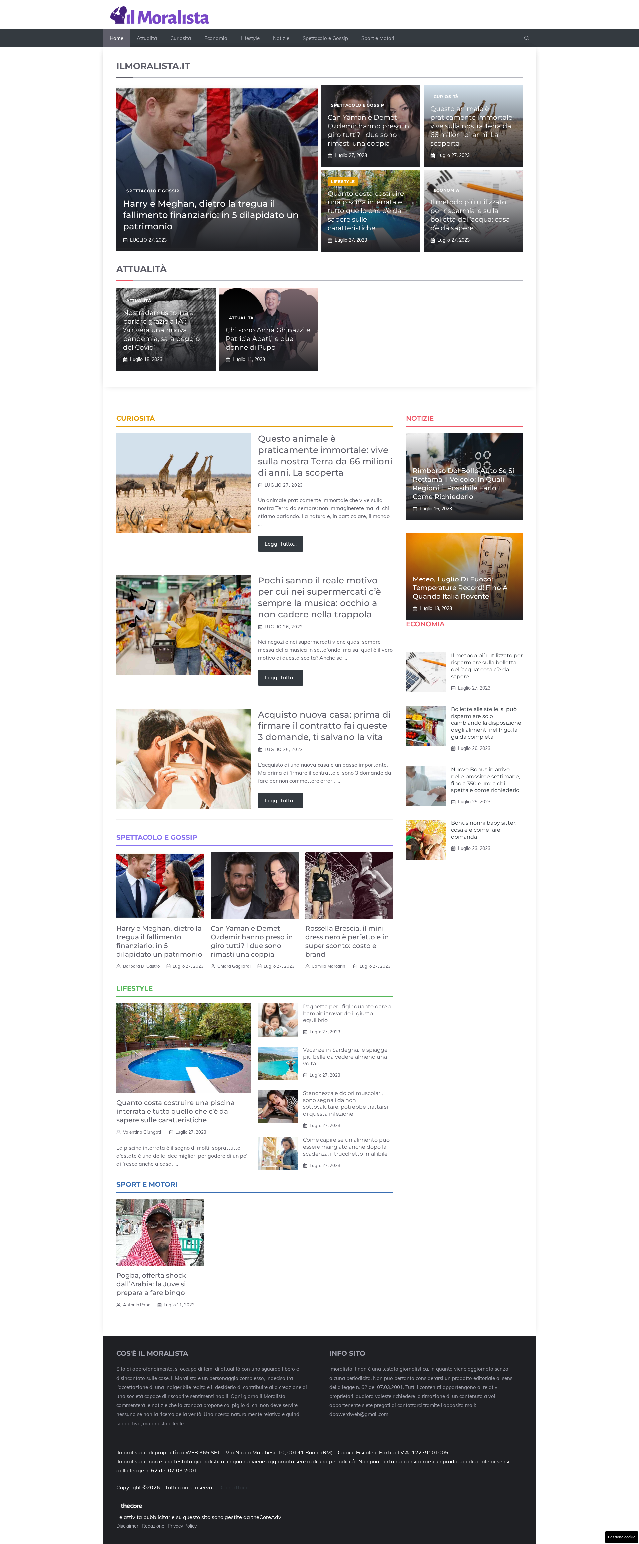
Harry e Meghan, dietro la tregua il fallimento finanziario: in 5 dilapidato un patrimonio (211, 215)
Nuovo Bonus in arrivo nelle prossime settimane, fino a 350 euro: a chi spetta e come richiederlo (485, 779)
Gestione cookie (621, 1537)
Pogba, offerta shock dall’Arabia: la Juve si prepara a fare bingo (151, 1284)
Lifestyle (250, 38)
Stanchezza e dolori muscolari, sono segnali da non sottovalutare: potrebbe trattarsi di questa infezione (345, 1103)
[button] (527, 38)
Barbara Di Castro (141, 966)
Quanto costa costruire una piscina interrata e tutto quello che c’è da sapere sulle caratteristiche (366, 211)
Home (116, 38)
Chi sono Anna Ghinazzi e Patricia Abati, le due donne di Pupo (268, 338)
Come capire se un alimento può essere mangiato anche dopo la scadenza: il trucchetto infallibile (346, 1147)
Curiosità (180, 38)
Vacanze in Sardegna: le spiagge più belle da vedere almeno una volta (345, 1057)
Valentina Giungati (142, 1132)
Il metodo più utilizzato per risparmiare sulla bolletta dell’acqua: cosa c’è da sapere (487, 665)
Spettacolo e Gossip (325, 38)
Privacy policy (182, 1526)
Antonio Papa (137, 1304)
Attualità (147, 38)
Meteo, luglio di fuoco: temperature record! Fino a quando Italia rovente (460, 587)
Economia (215, 38)
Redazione (153, 1526)
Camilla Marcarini (329, 966)
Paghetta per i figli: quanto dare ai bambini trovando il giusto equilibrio (348, 1013)
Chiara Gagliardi (234, 966)
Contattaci (234, 1487)
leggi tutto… (281, 543)
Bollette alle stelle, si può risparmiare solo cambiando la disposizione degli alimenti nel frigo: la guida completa (486, 723)
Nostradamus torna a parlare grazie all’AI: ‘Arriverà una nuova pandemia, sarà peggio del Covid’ (161, 330)
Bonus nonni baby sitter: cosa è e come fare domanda (483, 830)
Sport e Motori (377, 38)
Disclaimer (127, 1526)
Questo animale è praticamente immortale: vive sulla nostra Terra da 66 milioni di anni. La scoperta (472, 126)
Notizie (281, 38)
